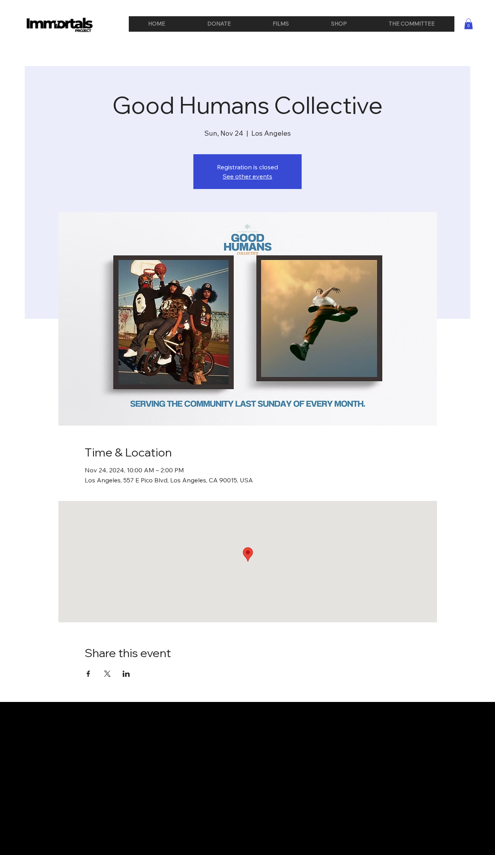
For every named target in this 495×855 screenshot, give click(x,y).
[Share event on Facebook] (88, 674)
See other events (247, 176)
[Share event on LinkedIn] (126, 674)
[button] (468, 24)
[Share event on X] (107, 674)
